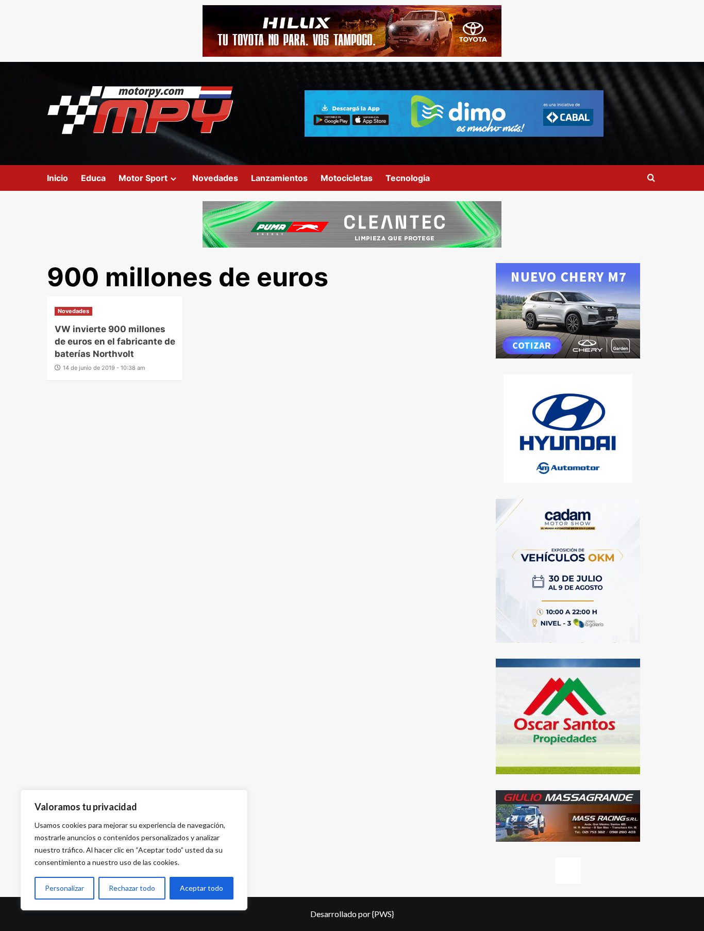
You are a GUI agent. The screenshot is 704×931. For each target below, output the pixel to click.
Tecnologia (407, 178)
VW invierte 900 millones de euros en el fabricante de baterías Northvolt (115, 341)
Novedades (215, 178)
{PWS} (383, 914)
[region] (134, 850)
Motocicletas (347, 178)
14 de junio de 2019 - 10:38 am (104, 367)
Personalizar (64, 888)
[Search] (651, 178)
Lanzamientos (279, 178)
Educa (93, 178)
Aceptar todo (201, 888)
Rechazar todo (132, 888)
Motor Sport (143, 178)
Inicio (57, 178)
